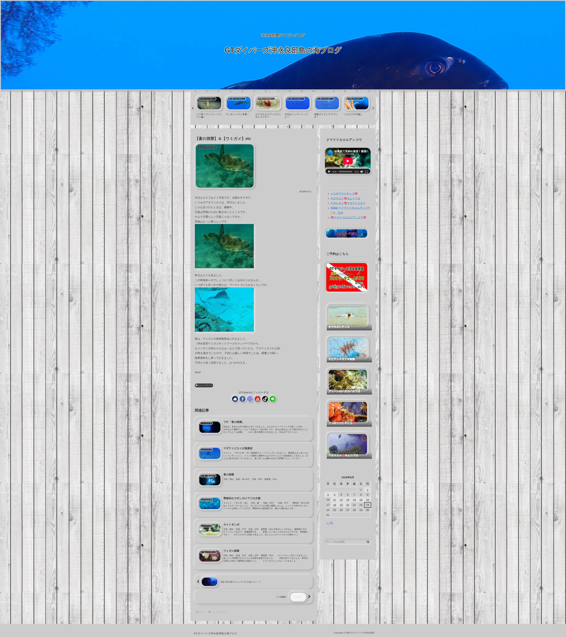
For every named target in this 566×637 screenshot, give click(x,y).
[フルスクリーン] (366, 171)
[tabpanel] (209, 108)
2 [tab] (283, 126)
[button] (368, 542)
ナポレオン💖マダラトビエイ (348, 203)
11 (334, 499)
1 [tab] (278, 126)
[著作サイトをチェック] (235, 399)
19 (341, 504)
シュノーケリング (205, 385)
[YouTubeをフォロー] (257, 399)
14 (354, 499)
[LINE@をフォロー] (272, 399)
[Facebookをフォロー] (242, 399)
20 (347, 504)
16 (367, 499)
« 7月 (330, 522)
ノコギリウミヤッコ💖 (344, 193)
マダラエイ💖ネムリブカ (345, 198)
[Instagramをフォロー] (250, 399)
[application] (348, 161)
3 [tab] (287, 126)
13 (347, 499)
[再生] (329, 171)
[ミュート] (361, 171)
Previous (192, 108)
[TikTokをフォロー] (265, 399)
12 (341, 499)
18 (334, 504)
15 (360, 499)
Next (373, 108)
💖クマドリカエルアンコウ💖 (348, 217)
